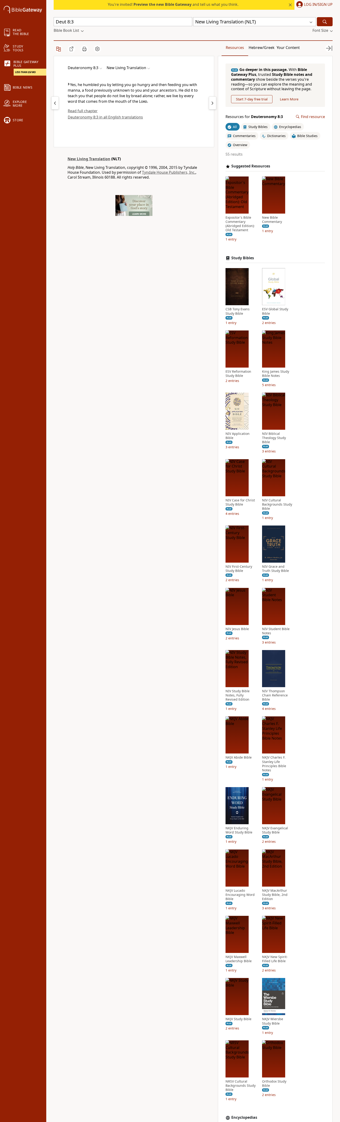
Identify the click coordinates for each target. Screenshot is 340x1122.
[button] (313, 5)
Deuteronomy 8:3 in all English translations (105, 117)
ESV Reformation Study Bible (238, 373)
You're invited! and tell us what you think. (173, 4)
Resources (235, 47)
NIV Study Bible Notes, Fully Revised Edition (238, 695)
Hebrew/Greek (262, 47)
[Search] (325, 21)
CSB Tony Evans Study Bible (238, 311)
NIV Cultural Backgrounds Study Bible (277, 504)
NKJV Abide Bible (239, 757)
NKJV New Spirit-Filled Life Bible (275, 959)
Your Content (288, 47)
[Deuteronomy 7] (55, 102)
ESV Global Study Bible (275, 311)
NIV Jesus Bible (237, 629)
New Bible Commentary (272, 219)
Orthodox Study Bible (274, 1083)
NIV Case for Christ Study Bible (240, 502)
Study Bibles (242, 258)
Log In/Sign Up (318, 4)
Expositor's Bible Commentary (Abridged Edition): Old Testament (240, 223)
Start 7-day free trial (252, 99)
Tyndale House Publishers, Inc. (168, 172)
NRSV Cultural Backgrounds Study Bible (241, 1085)
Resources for (254, 116)
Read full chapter (83, 110)
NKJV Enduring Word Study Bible (239, 830)
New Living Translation (89, 158)
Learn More (289, 99)
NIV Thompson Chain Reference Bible (275, 695)
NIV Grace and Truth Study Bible (275, 568)
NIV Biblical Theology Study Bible (274, 438)
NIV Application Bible (238, 436)
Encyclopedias (244, 1117)
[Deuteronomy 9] (212, 102)
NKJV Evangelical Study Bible (275, 830)
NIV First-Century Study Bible (239, 568)
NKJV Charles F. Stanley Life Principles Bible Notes (274, 763)
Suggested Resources (250, 166)
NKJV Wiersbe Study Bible (272, 1021)
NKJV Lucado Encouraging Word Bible (240, 894)
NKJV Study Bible (238, 1019)
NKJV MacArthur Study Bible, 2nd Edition (274, 894)
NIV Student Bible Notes (276, 631)
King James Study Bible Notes (275, 373)
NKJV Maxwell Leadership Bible (239, 959)
